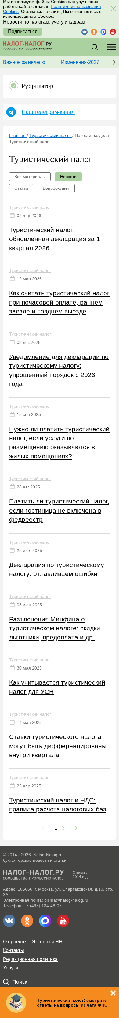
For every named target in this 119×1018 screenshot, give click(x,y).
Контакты (13, 950)
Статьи (21, 188)
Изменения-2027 (80, 62)
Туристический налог (30, 207)
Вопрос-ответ (56, 188)
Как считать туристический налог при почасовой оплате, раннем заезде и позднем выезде (59, 302)
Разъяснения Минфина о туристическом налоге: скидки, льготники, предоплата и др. (55, 628)
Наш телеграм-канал (48, 112)
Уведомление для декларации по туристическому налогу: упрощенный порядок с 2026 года (59, 370)
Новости (68, 176)
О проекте (14, 941)
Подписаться (23, 31)
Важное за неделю (24, 62)
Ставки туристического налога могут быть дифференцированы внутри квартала (57, 745)
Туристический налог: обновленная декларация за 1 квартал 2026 (54, 238)
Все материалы (29, 176)
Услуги (10, 967)
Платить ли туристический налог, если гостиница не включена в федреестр (59, 510)
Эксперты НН (47, 941)
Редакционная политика (30, 959)
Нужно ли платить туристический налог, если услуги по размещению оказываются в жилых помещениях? (59, 442)
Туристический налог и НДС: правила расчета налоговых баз (57, 805)
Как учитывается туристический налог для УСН (57, 687)
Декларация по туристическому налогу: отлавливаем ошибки (56, 569)
